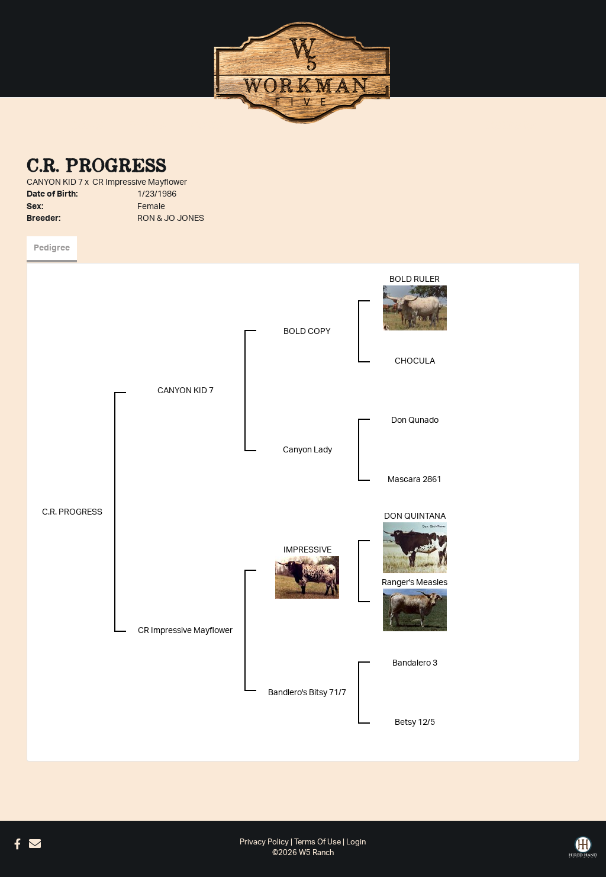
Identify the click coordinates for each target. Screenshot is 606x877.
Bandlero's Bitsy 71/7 (307, 693)
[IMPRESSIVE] (307, 577)
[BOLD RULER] (415, 307)
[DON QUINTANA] (415, 547)
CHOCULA (415, 361)
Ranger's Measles (414, 583)
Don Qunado (415, 420)
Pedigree (52, 248)
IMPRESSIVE (307, 550)
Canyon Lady (307, 450)
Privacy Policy (264, 842)
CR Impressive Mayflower (139, 182)
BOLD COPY (307, 331)
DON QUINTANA (415, 516)
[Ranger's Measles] (415, 609)
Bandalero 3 (414, 663)
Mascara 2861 (414, 480)
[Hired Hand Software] (583, 847)
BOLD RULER (414, 279)
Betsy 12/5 (415, 722)
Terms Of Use (317, 842)
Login (356, 842)
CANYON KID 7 (55, 182)
